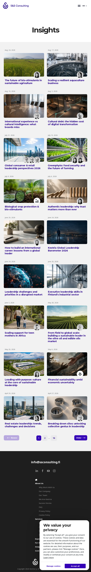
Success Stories (45, 503)
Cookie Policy (44, 515)
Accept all (75, 566)
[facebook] (43, 471)
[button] (85, 6)
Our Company (44, 491)
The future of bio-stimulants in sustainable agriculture (23, 82)
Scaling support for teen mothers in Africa (19, 334)
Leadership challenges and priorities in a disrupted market (23, 293)
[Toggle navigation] (79, 6)
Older (79, 438)
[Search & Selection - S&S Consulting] (40, 5)
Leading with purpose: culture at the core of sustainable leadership (23, 382)
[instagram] (54, 471)
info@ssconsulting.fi (45, 462)
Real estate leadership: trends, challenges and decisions (23, 425)
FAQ (40, 507)
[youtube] (48, 471)
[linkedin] (37, 471)
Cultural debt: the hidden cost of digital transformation (66, 123)
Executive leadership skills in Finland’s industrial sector (65, 293)
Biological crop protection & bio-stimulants (22, 208)
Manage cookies (54, 566)
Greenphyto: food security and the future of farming (66, 167)
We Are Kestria (45, 499)
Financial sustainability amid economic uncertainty (65, 381)
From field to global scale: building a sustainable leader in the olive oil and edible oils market (67, 337)
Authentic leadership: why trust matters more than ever (67, 208)
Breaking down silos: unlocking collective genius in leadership (67, 425)
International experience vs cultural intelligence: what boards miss (21, 124)
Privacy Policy (44, 511)
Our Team (43, 495)
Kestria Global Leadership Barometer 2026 (63, 249)
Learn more (48, 557)
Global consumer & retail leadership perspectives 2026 (22, 167)
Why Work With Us (47, 487)
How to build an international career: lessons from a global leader (22, 250)
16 (54, 438)
